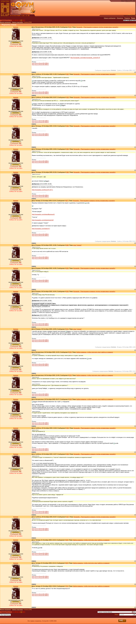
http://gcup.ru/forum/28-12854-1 (40, 63)
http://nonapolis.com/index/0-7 (41, 228)
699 (67, 563)
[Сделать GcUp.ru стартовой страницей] (23, 16)
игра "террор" (77, 245)
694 (70, 399)
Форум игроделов (5, 22)
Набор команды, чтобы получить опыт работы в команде (94, 352)
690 (67, 291)
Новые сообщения (110, 18)
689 (67, 268)
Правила (127, 18)
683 (67, 97)
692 (70, 352)
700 (67, 586)
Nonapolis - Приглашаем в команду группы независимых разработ (97, 27)
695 (67, 428)
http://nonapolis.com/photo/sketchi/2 (43, 220)
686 (67, 172)
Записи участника (17, 22)
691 (67, 329)
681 (70, 27)
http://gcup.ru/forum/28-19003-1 (40, 64)
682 (67, 74)
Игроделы (120, 18)
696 (67, 454)
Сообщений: (16, 44)
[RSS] (29, 16)
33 (17, 20)
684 (67, 126)
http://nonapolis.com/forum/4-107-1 (42, 190)
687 (67, 200)
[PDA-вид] (27, 16)
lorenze (15, 27)
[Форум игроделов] (11, 16)
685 (67, 149)
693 (70, 375)
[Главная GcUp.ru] (5, 16)
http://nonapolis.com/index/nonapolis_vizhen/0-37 (85, 57)
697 (67, 517)
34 (19, 20)
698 (67, 540)
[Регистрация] (16, 16)
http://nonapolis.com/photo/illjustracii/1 (43, 214)
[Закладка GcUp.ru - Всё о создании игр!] (25, 16)
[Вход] (21, 16)
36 (23, 20)
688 (67, 245)
